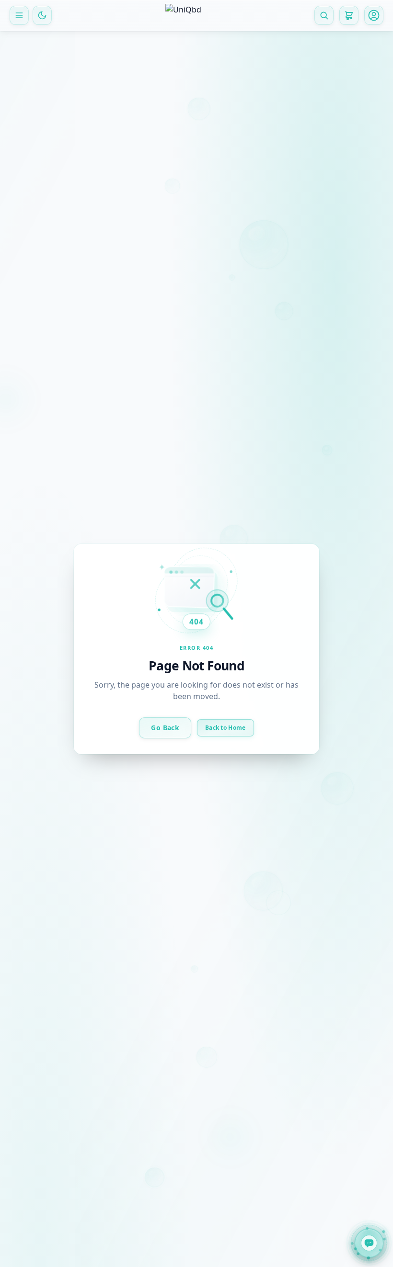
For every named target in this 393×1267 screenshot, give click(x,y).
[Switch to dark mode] (42, 15)
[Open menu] (19, 15)
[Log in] (373, 15)
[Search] (324, 15)
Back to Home (225, 727)
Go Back (165, 727)
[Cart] (348, 15)
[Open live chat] (369, 1241)
